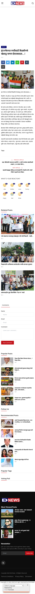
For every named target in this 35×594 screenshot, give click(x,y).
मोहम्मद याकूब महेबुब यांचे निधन (22, 459)
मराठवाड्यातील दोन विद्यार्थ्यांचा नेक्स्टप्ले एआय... (24, 450)
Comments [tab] (5, 305)
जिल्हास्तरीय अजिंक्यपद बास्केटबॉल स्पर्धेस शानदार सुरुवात (16, 264)
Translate (11, 590)
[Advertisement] (17, 27)
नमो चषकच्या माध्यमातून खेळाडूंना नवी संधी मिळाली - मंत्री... (17, 236)
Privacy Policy (19, 576)
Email (3, 319)
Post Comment (7, 343)
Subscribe (29, 553)
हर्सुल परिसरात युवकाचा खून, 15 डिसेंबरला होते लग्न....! (23, 521)
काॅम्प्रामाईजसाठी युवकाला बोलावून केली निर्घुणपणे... (23, 369)
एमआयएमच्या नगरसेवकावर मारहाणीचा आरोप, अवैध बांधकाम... (23, 388)
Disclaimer (28, 576)
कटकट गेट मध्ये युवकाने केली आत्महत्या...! (22, 531)
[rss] (3, 563)
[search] (32, 3)
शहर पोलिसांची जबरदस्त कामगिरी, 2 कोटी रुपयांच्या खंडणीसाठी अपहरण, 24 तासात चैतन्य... (17, 163)
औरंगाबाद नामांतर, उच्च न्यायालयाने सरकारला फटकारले (23, 511)
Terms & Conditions (7, 576)
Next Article (16, 168)
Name (3, 311)
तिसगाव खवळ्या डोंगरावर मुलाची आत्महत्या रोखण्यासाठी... (24, 379)
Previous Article (19, 160)
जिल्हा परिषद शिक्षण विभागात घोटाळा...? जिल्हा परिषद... (23, 359)
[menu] (2, 3)
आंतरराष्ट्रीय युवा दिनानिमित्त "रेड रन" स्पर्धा (12, 292)
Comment (4, 327)
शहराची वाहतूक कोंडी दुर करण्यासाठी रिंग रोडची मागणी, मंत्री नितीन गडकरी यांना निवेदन (17, 171)
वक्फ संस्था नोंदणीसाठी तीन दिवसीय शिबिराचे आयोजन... (23, 440)
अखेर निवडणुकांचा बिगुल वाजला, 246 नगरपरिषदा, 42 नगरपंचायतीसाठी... (23, 421)
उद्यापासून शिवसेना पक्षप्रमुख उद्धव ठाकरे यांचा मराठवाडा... (24, 431)
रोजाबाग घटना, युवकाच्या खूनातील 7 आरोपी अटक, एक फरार (23, 398)
